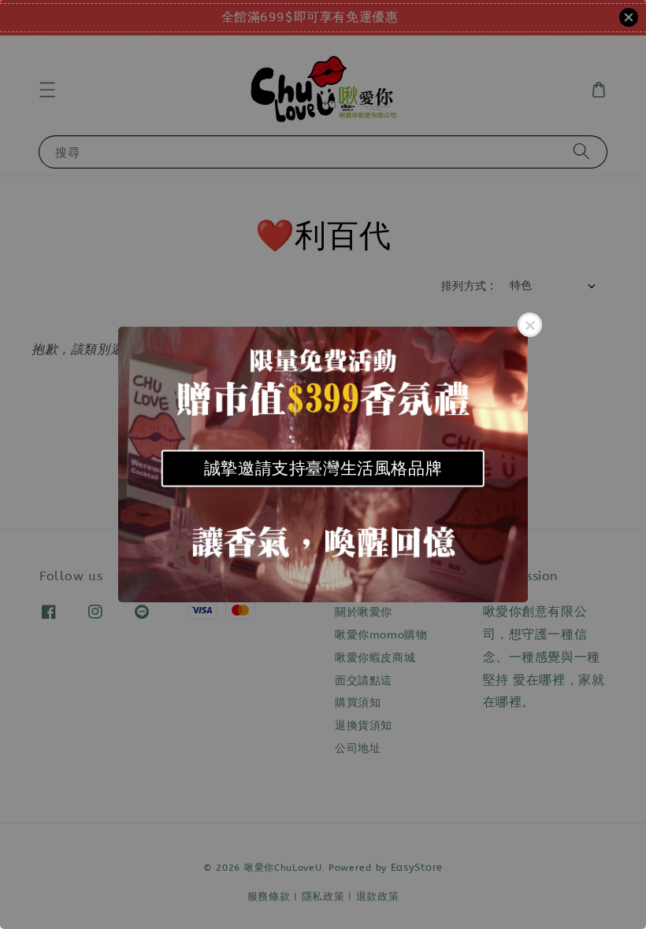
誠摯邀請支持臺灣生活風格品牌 (323, 468)
